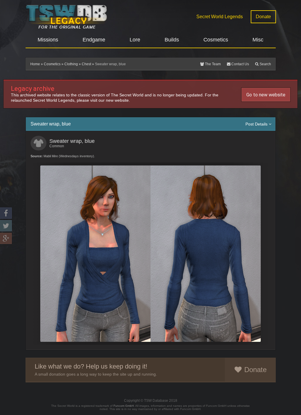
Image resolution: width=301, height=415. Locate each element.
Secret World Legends (219, 16)
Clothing (71, 64)
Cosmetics (215, 40)
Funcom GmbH (123, 405)
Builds (172, 40)
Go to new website (265, 95)
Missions (48, 40)
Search (265, 64)
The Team (212, 64)
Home (35, 64)
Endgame (94, 40)
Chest (86, 64)
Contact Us (239, 64)
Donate (263, 16)
